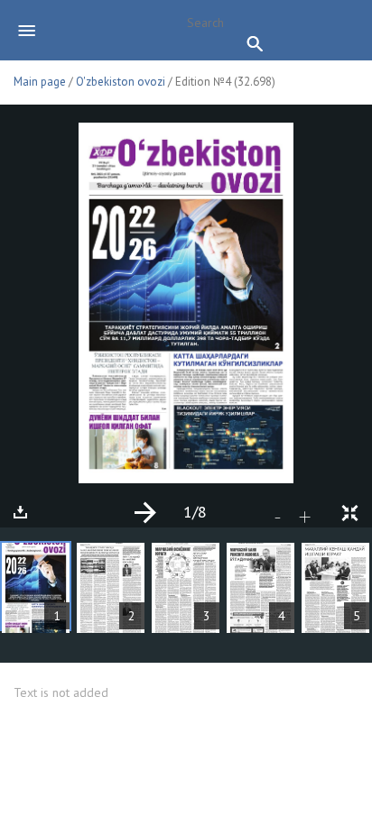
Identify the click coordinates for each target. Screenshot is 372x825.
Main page (40, 81)
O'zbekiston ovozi (120, 81)
